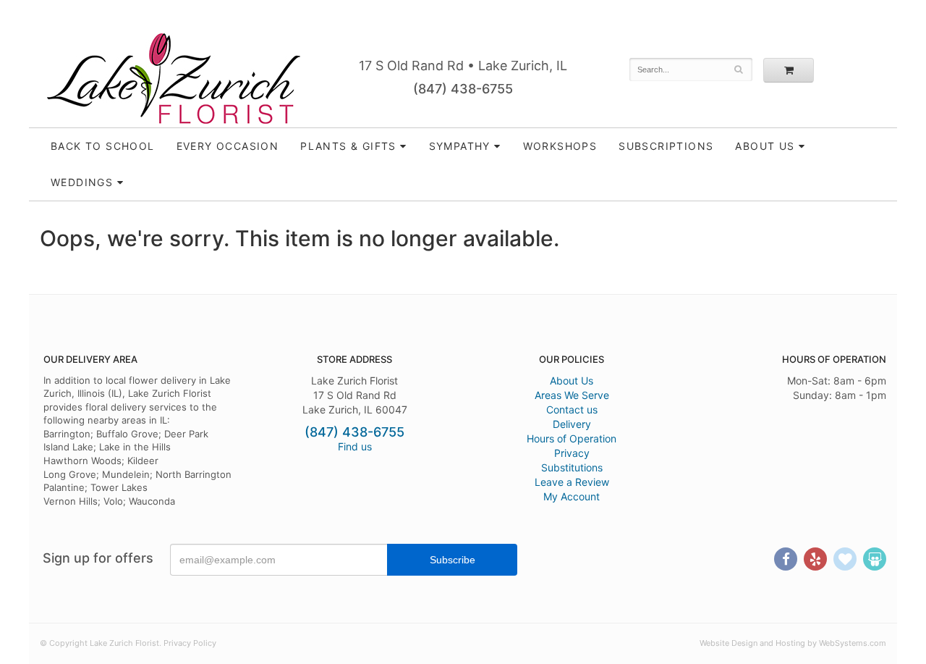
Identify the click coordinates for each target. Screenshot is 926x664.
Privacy (572, 453)
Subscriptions (666, 146)
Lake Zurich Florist (173, 78)
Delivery (572, 424)
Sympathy (459, 146)
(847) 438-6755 (463, 88)
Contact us (572, 409)
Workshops (560, 146)
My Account (571, 496)
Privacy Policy (189, 643)
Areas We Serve (572, 395)
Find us (355, 446)
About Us (571, 380)
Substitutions (572, 467)
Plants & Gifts (348, 146)
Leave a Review (572, 482)
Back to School (103, 146)
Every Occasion (228, 146)
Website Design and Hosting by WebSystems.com (793, 643)
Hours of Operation (571, 438)
